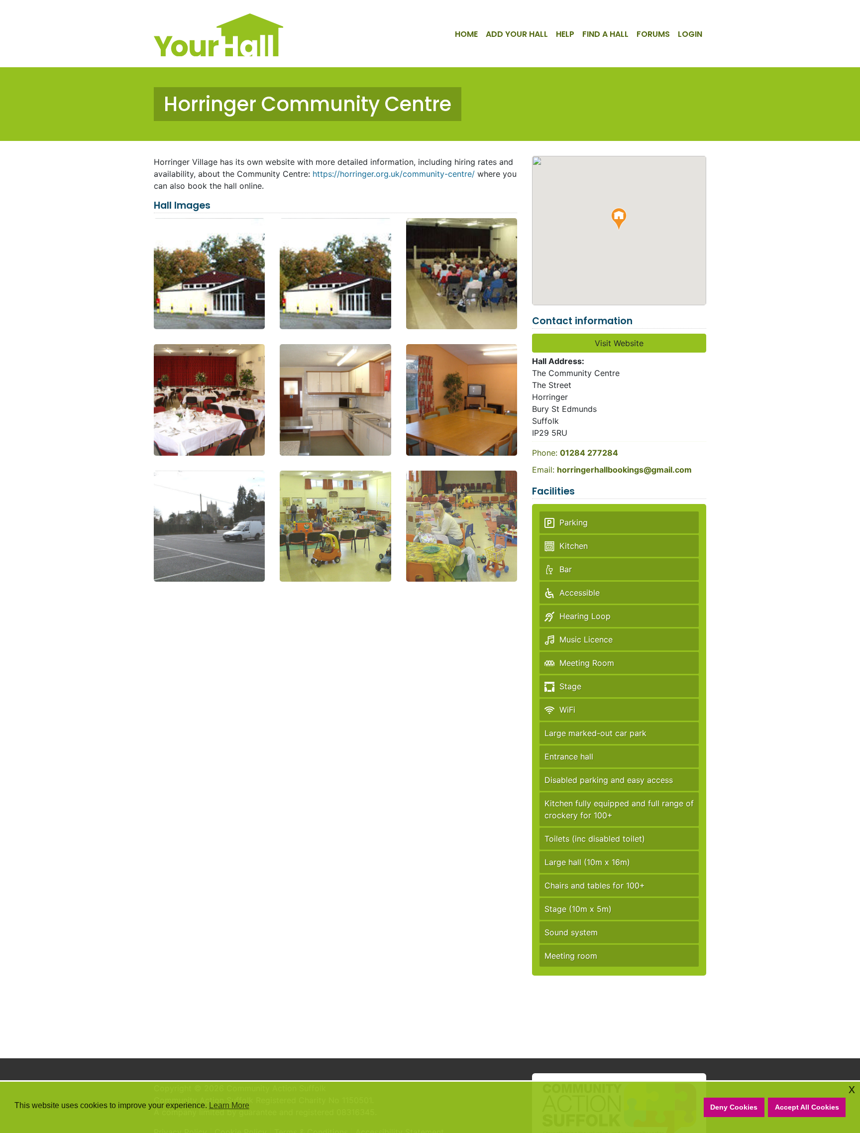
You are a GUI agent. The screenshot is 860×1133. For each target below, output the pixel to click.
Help (565, 34)
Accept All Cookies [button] (807, 1107)
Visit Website (619, 343)
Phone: (575, 453)
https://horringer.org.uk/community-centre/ (394, 174)
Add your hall (517, 34)
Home (466, 34)
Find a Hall (605, 34)
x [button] (852, 1089)
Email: (612, 470)
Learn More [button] (229, 1105)
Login (690, 34)
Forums (653, 34)
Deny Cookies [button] (733, 1107)
